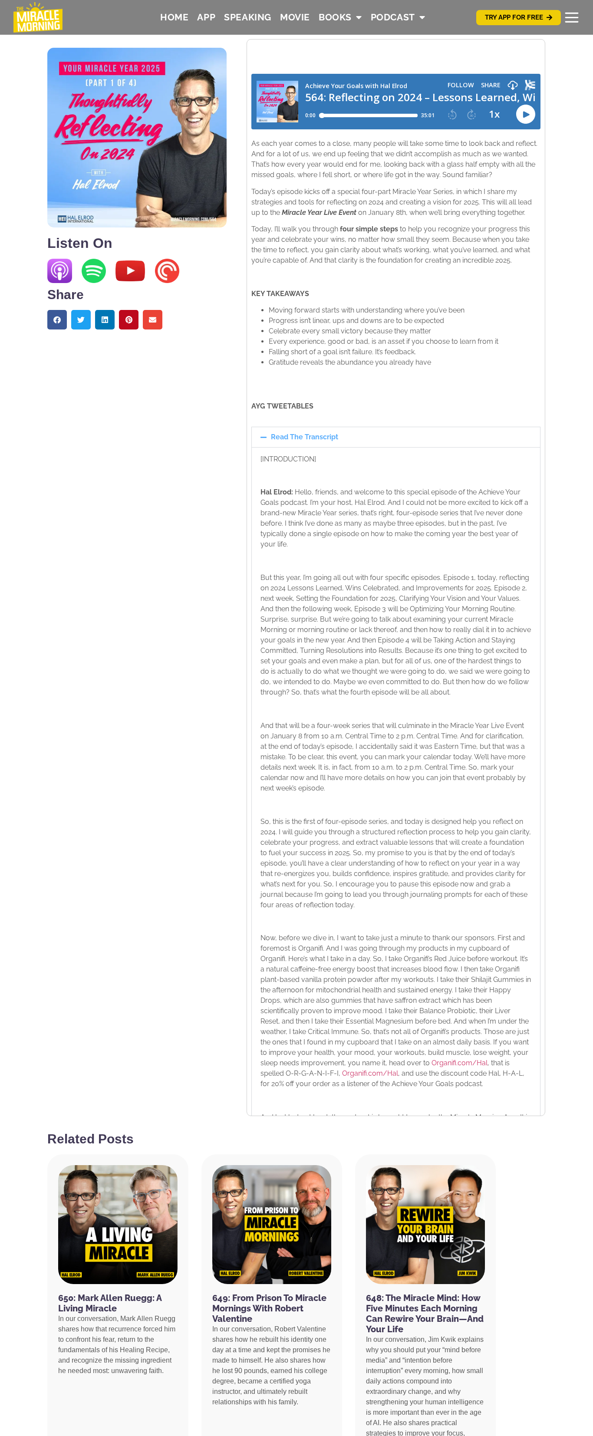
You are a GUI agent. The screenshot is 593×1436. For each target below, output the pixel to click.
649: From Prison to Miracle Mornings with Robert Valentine (269, 1308)
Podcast (393, 17)
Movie (295, 17)
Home (174, 17)
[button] (57, 319)
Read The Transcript (304, 437)
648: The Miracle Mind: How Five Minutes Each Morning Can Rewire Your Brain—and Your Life (425, 1313)
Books (335, 17)
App (206, 17)
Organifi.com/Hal (460, 1063)
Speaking (247, 17)
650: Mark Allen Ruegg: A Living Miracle (109, 1303)
